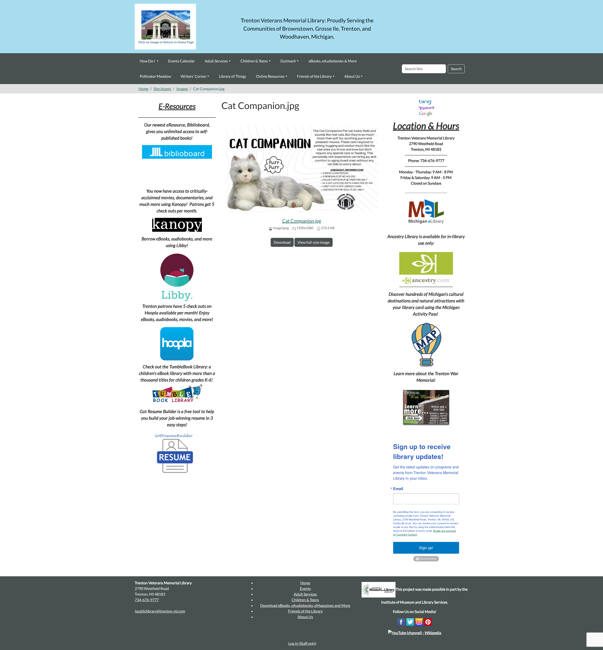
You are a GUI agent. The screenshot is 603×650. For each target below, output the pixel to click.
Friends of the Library (314, 76)
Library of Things (232, 76)
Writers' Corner (193, 76)
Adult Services (216, 61)
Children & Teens (254, 61)
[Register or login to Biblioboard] (177, 150)
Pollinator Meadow (155, 76)
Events (305, 588)
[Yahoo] (426, 107)
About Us (352, 76)
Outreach (288, 61)
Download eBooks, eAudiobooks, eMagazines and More (305, 605)
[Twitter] (410, 621)
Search (456, 68)
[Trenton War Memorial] (426, 407)
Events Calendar (181, 61)
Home (143, 88)
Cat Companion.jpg (301, 220)
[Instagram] (419, 621)
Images (182, 88)
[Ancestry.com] (426, 269)
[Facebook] (401, 621)
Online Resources (270, 76)
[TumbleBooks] (177, 393)
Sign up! (426, 547)
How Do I (148, 61)
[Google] (426, 113)
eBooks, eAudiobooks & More (333, 61)
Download (282, 242)
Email (398, 489)
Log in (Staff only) (302, 643)
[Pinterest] (428, 621)
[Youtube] (414, 632)
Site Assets (162, 88)
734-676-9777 (147, 599)
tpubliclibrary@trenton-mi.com (160, 611)
